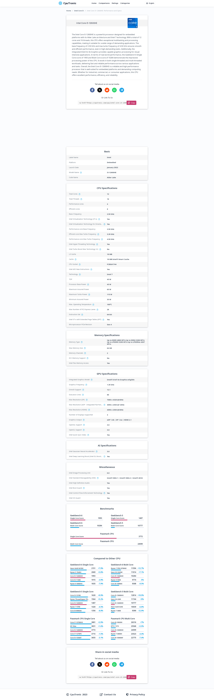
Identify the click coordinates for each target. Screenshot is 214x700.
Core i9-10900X (116, 584)
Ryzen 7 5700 (75, 607)
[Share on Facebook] (92, 90)
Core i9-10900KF (117, 638)
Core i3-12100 (75, 595)
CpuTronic (69, 3)
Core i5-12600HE (76, 576)
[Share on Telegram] (121, 90)
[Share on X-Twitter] (99, 90)
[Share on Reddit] (107, 90)
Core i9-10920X (116, 622)
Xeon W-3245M (116, 572)
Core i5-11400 (75, 580)
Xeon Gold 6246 (117, 607)
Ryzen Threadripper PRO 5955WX (83, 599)
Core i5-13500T (75, 638)
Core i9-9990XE (76, 611)
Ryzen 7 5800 (116, 611)
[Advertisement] (107, 128)
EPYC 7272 (115, 626)
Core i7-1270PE (76, 634)
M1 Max (73, 626)
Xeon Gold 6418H (76, 568)
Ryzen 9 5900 (116, 580)
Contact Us (110, 694)
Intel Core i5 (79, 11)
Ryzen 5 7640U (75, 572)
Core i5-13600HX (117, 595)
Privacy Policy (137, 694)
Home (94, 3)
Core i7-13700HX (76, 622)
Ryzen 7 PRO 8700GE (119, 568)
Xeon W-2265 (116, 599)
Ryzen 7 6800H (116, 634)
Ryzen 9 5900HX (76, 584)
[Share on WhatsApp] (114, 90)
